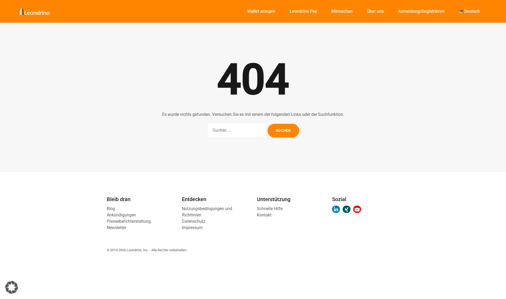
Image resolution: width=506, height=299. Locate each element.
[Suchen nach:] (236, 130)
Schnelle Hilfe (270, 208)
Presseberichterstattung (129, 221)
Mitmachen (342, 11)
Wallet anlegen (261, 11)
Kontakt (264, 214)
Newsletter (116, 227)
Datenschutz (193, 221)
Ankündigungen (121, 214)
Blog (111, 208)
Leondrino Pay (303, 11)
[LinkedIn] (336, 209)
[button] (11, 287)
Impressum (192, 227)
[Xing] (347, 209)
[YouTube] (357, 209)
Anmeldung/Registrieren (421, 11)
